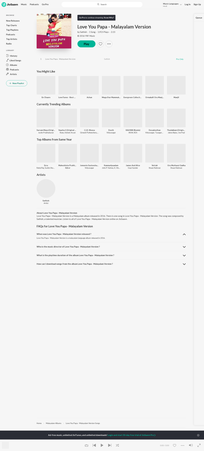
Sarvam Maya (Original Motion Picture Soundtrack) (46, 130)
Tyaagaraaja (160, 132)
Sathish (83, 32)
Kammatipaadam (111, 165)
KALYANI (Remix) (133, 130)
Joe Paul (181, 132)
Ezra (46, 165)
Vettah (155, 165)
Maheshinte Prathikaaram (67, 165)
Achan (89, 97)
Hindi (165, 6)
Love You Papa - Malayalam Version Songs (83, 423)
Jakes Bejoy (172, 132)
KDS (135, 132)
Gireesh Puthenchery (88, 132)
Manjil (176, 97)
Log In (188, 4)
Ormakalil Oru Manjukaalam (154, 97)
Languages (171, 3)
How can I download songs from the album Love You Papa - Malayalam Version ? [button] (75, 264)
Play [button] (86, 44)
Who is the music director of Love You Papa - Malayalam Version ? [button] (68, 246)
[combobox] (102, 4)
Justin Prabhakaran (46, 132)
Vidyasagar (111, 132)
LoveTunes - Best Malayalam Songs (67, 97)
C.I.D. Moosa (89, 130)
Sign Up (197, 4)
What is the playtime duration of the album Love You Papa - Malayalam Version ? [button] (75, 255)
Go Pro (45, 4)
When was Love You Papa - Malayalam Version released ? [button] (64, 234)
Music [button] (24, 4)
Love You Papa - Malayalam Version (60, 59)
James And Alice (133, 165)
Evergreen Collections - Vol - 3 (133, 97)
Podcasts (34, 4)
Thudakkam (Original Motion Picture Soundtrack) (176, 130)
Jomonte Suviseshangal (89, 165)
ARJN (131, 132)
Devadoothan (155, 130)
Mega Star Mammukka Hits (111, 97)
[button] (172, 5)
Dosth (111, 130)
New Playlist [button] (18, 83)
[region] (111, 423)
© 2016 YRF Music (86, 36)
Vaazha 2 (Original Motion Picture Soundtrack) (67, 130)
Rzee (62, 132)
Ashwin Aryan (70, 132)
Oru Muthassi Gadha (176, 165)
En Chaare (46, 97)
